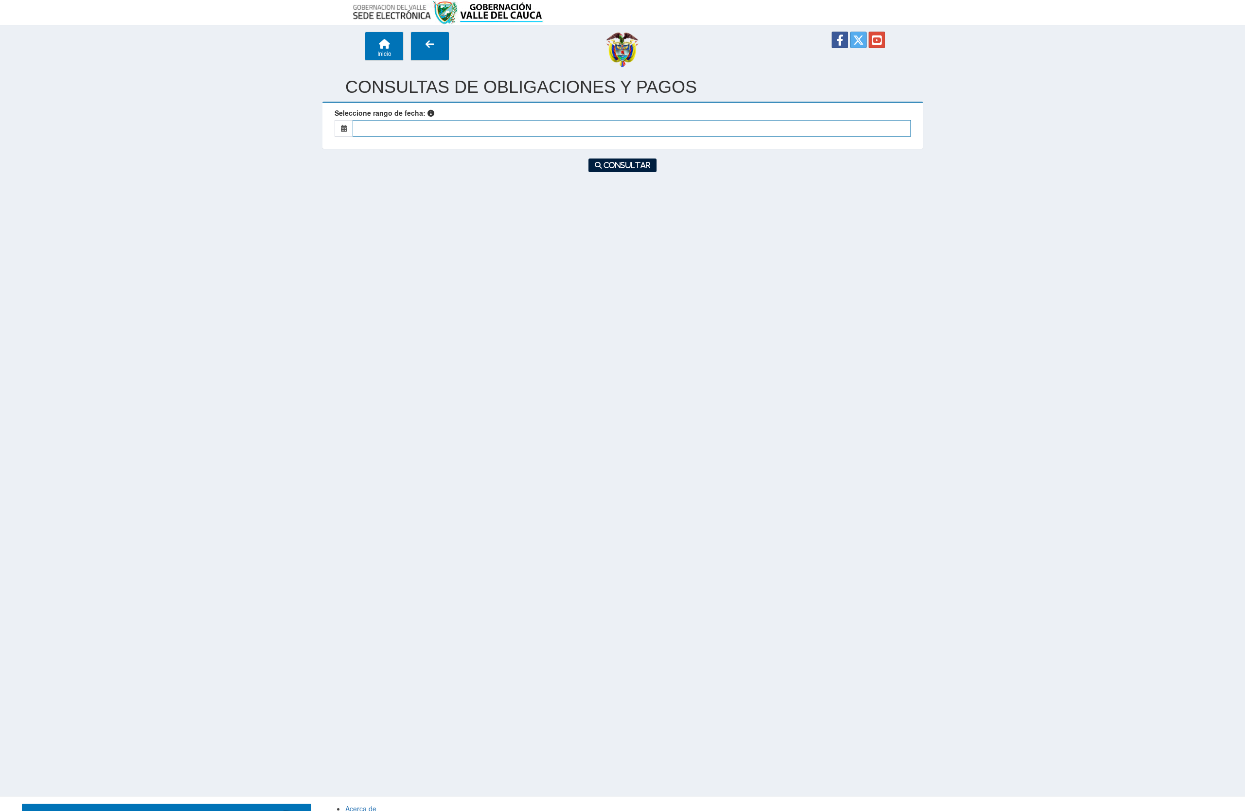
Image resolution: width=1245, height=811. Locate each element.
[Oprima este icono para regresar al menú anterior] (429, 46)
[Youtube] (877, 40)
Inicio (384, 53)
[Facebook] (840, 40)
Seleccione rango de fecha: (380, 113)
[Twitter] (858, 40)
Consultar (626, 165)
